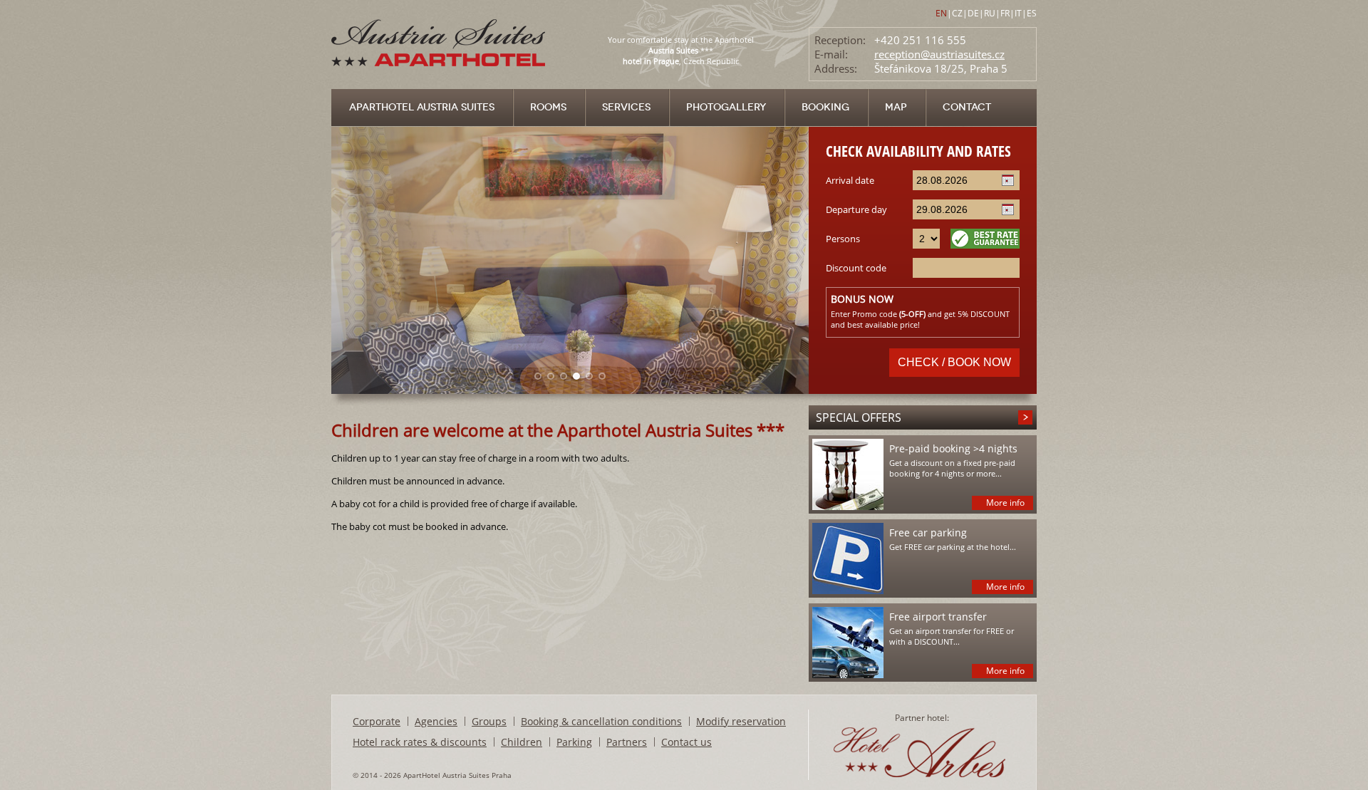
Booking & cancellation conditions (601, 721)
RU (989, 13)
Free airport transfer (938, 616)
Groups (489, 721)
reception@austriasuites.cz (939, 54)
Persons (843, 238)
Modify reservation (741, 721)
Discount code (856, 267)
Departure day (856, 209)
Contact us (686, 742)
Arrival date (850, 180)
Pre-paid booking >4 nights (953, 448)
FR (1005, 13)
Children (521, 742)
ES (1032, 13)
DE (973, 13)
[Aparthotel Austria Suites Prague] (440, 85)
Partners (626, 742)
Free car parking (928, 532)
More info (1005, 503)
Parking (574, 742)
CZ (957, 13)
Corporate (376, 721)
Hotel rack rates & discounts (420, 742)
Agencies (436, 721)
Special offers (858, 417)
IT (1018, 13)
